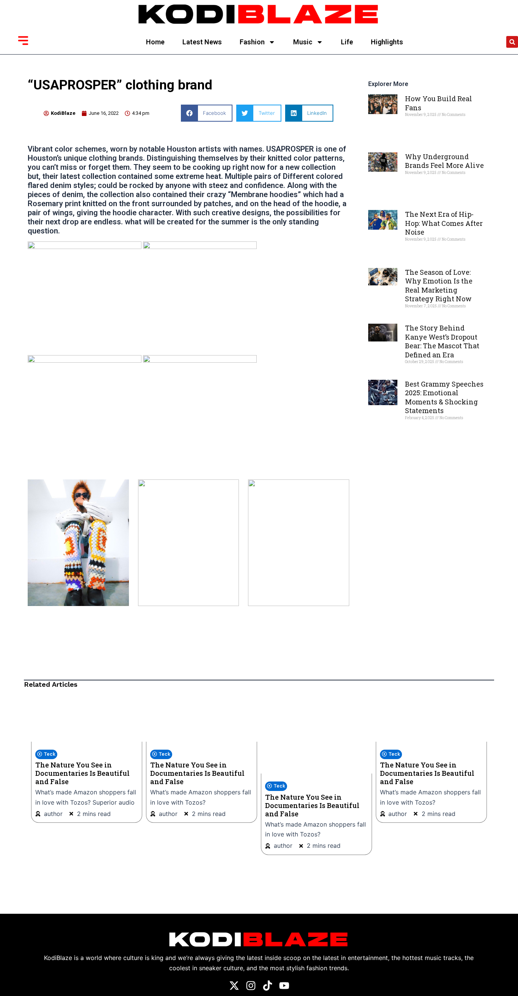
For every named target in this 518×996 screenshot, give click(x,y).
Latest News (202, 42)
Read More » (418, 127)
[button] (512, 42)
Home (155, 42)
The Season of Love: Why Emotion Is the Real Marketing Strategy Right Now (438, 285)
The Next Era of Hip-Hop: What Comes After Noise (444, 223)
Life (347, 42)
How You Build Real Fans (438, 103)
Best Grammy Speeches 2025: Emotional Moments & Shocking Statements (444, 397)
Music (302, 42)
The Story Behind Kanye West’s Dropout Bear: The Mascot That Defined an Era (442, 341)
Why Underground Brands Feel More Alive (444, 161)
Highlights (387, 42)
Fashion (252, 42)
